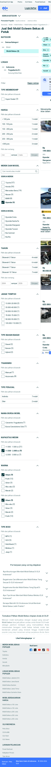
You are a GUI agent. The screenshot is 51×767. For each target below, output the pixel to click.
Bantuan (5, 762)
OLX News (6, 739)
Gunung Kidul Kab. (15, 73)
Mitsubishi (6, 666)
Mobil (11, 25)
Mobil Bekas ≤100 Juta (10, 704)
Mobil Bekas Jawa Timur (10, 689)
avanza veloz (32, 21)
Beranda (4, 25)
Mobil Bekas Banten (9, 685)
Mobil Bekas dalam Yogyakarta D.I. (36, 25)
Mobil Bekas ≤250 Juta (10, 715)
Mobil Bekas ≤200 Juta (10, 712)
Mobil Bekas (18, 25)
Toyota (4, 651)
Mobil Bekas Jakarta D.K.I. (11, 678)
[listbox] (49, 45)
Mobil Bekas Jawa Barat (10, 681)
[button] (6, 2)
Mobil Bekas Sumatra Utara (11, 692)
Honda (4, 658)
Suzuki (4, 662)
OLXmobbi (5, 732)
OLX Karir (5, 736)
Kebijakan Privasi (8, 753)
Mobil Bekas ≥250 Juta (10, 719)
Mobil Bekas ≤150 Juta (10, 708)
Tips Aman (6, 756)
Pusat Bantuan (7, 749)
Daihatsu (5, 655)
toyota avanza (20, 21)
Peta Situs (5, 729)
